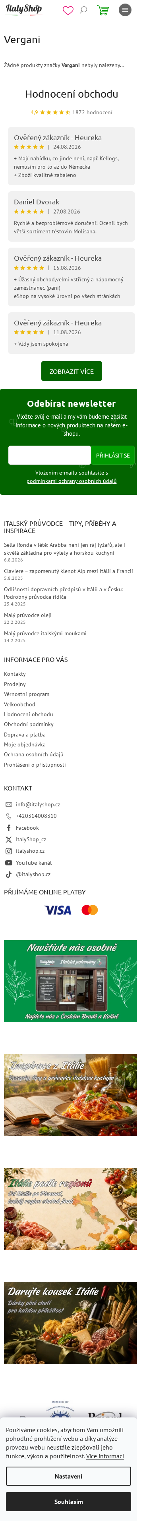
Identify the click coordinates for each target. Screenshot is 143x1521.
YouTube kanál (34, 862)
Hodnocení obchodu (71, 94)
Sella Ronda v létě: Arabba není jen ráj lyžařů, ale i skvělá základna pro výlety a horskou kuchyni (64, 548)
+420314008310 (36, 815)
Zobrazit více (72, 371)
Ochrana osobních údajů (34, 754)
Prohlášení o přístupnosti (35, 764)
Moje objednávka (25, 744)
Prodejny (15, 684)
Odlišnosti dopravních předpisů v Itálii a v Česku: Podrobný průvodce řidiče (63, 593)
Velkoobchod (19, 704)
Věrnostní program (26, 694)
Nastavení (68, 1476)
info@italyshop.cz (38, 804)
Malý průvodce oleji (28, 615)
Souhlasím (68, 1502)
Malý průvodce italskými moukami (45, 633)
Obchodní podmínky (29, 724)
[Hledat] (83, 10)
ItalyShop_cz (31, 839)
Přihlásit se (113, 455)
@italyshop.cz (33, 874)
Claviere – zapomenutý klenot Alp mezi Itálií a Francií (68, 571)
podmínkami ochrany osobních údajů (72, 481)
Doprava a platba (25, 734)
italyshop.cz (30, 850)
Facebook (27, 827)
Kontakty (15, 673)
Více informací (105, 1456)
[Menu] (125, 10)
